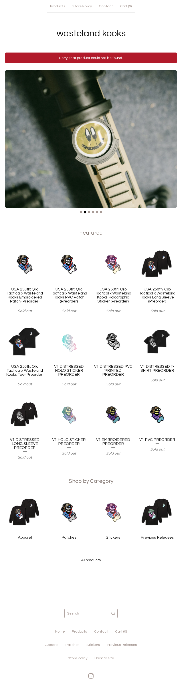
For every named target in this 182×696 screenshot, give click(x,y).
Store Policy (82, 6)
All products (91, 560)
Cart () (126, 6)
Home (60, 631)
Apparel (51, 645)
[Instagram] (91, 676)
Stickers (93, 645)
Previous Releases (122, 645)
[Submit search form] (113, 613)
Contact (106, 6)
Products (57, 6)
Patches (72, 645)
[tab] (81, 212)
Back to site (104, 658)
